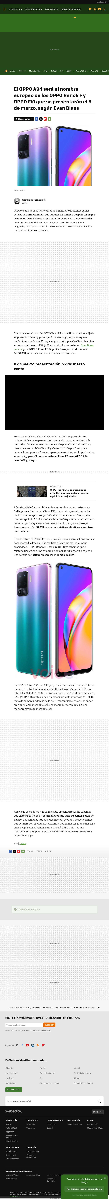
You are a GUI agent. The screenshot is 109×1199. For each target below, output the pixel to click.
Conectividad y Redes (83, 1083)
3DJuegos (30, 1124)
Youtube (99, 9)
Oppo (49, 851)
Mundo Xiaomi (12, 1141)
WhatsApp (11, 1083)
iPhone (77, 1078)
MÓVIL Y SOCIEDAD (33, 9)
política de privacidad (41, 1030)
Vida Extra (30, 1128)
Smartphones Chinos (49, 1083)
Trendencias (11, 1151)
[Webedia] (103, 2)
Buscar (99, 1101)
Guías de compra (47, 1073)
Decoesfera (11, 1155)
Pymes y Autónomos (31, 1156)
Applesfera (10, 1131)
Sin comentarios (25, 119)
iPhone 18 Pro (80, 71)
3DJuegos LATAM (33, 1175)
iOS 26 (82, 1007)
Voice (23, 843)
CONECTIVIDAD (15, 9)
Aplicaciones (11, 1073)
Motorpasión (92, 1124)
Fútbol (53, 71)
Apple (42, 1068)
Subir (95, 1112)
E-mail (49, 119)
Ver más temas (14, 1089)
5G (61, 71)
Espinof (50, 1128)
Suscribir (49, 1025)
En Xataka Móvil (56, 487)
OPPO (39, 851)
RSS (38, 1045)
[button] (34, 199)
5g (41, 1078)
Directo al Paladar (74, 1124)
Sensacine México (54, 1175)
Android (9, 1078)
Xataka (9, 1124)
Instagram (95, 9)
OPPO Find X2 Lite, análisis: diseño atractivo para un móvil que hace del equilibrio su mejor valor (69, 493)
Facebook (36, 119)
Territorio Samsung (82, 1073)
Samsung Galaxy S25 (54, 1007)
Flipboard (90, 9)
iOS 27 (68, 71)
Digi (45, 71)
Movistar (10, 1068)
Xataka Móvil (11, 1128)
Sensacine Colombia (51, 1179)
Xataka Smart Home (11, 1136)
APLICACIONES (51, 9)
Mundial (12, 71)
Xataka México (12, 1175)
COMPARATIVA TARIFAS (71, 9)
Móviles (22, 71)
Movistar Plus (35, 71)
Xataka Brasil (11, 1178)
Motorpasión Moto (95, 1128)
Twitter (104, 9)
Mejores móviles (35, 1007)
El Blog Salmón (32, 1151)
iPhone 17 (71, 1007)
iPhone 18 (94, 71)
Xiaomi (77, 1068)
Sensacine (51, 1124)
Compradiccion (12, 1158)
